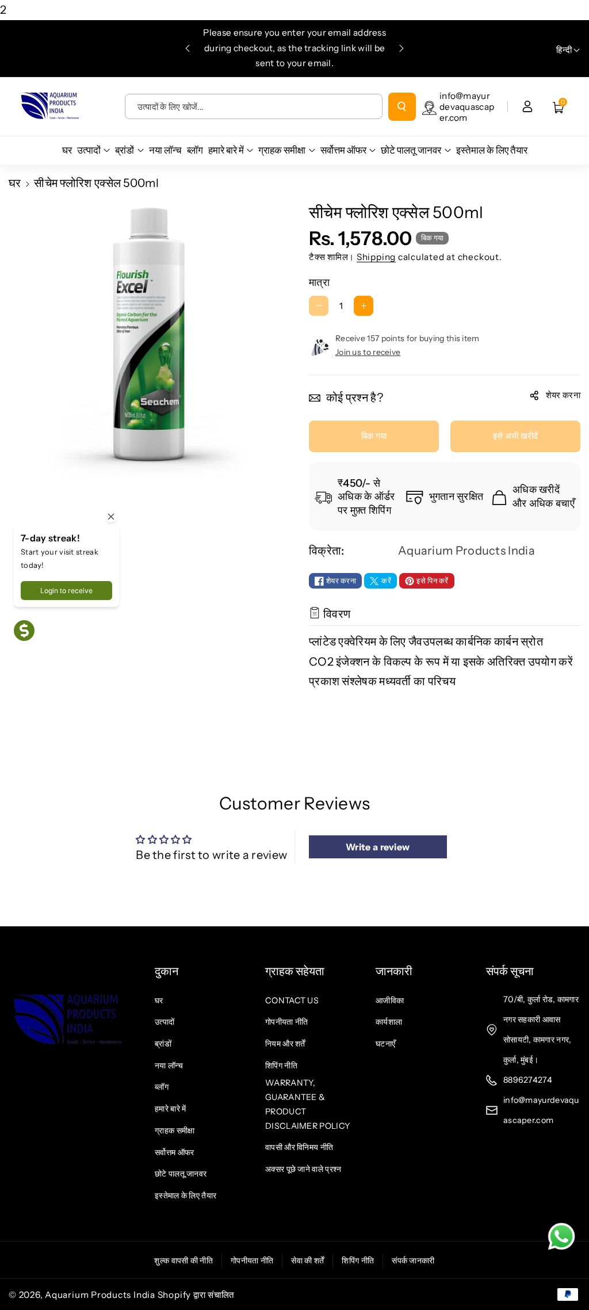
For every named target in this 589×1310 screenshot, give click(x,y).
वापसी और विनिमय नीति (299, 1147)
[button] (558, 106)
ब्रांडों (163, 1043)
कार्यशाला (389, 1022)
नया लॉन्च (169, 1065)
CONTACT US (292, 1000)
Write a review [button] (378, 847)
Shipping (376, 256)
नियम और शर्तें (285, 1043)
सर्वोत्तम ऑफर (174, 1152)
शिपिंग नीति (281, 1065)
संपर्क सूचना (510, 971)
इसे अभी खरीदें (515, 435)
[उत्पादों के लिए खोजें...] (402, 106)
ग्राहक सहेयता (294, 971)
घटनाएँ (385, 1043)
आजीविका (390, 1000)
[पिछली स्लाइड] (187, 48)
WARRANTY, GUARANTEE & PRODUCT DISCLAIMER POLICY (307, 1104)
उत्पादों (164, 1022)
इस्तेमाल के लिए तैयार (185, 1195)
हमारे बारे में (170, 1108)
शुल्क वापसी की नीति (183, 1260)
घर (15, 183)
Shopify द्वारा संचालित (196, 1294)
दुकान (166, 971)
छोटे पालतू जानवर (180, 1173)
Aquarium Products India (101, 1294)
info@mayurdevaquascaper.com (466, 106)
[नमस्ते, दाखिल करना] (527, 106)
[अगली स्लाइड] (401, 48)
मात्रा (319, 282)
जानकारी (394, 971)
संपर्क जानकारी (413, 1260)
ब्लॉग (162, 1087)
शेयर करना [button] (563, 394)
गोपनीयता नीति (286, 1022)
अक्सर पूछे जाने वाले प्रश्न (303, 1169)
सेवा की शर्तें (307, 1260)
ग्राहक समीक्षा (174, 1130)
